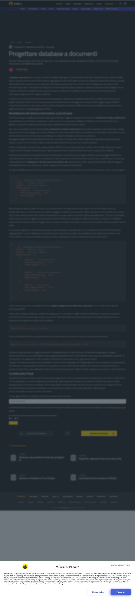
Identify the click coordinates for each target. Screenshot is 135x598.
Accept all (121, 592)
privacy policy (34, 584)
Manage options (98, 592)
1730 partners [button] (17, 573)
